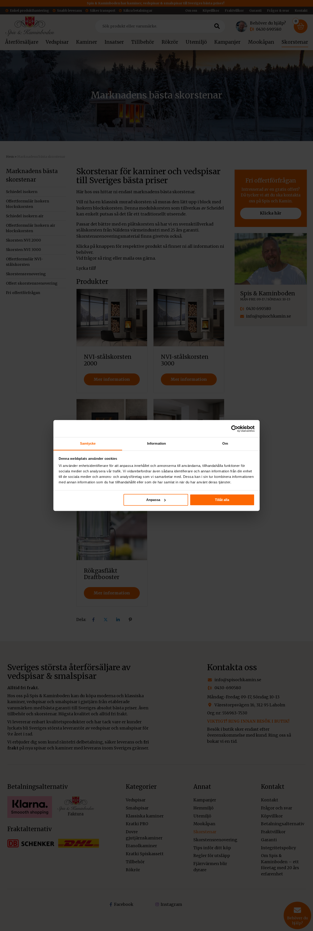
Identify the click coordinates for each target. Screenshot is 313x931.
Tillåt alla (222, 500)
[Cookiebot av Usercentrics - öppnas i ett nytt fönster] (234, 428)
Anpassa (153, 500)
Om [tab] (225, 443)
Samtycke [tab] (88, 443)
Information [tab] (156, 443)
